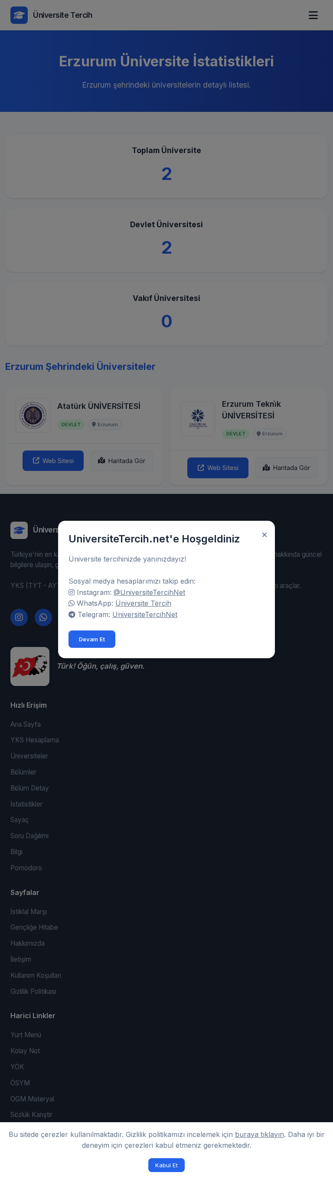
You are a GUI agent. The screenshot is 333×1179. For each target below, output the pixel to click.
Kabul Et (166, 1165)
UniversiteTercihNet (144, 614)
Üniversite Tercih (143, 603)
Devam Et (92, 639)
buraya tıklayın (259, 1134)
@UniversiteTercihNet (149, 592)
